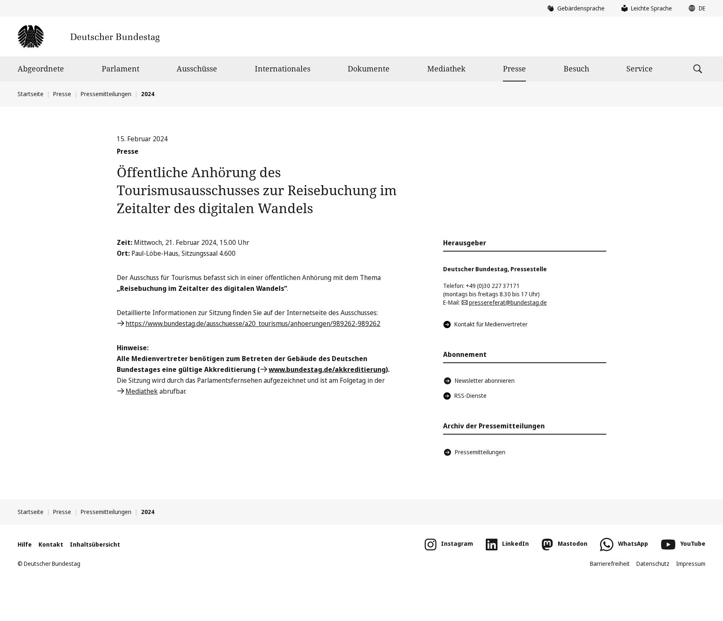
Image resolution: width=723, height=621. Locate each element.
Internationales (282, 69)
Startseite (31, 94)
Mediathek (446, 69)
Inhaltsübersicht (95, 544)
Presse (514, 69)
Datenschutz (652, 564)
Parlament (120, 69)
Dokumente (369, 69)
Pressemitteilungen (106, 94)
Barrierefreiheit (610, 564)
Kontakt (50, 544)
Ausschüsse (197, 69)
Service (639, 69)
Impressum (690, 564)
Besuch (576, 69)
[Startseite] (88, 36)
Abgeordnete (41, 69)
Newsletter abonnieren (485, 380)
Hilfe (25, 544)
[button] (695, 8)
